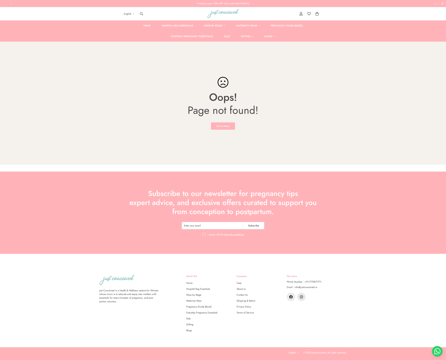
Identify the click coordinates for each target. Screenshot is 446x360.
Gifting (246, 36)
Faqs (239, 283)
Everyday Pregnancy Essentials (192, 36)
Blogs (268, 36)
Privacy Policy (244, 306)
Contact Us (242, 295)
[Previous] (11, 3)
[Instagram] (301, 297)
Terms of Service (245, 312)
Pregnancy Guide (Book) (287, 25)
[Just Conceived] (223, 13)
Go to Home (223, 126)
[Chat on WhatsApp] (437, 351)
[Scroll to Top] (439, 341)
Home (147, 25)
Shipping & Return (246, 300)
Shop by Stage (213, 25)
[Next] (435, 3)
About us (241, 289)
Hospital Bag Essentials (177, 25)
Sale (227, 36)
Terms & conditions (234, 234)
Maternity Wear (246, 25)
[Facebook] (291, 297)
